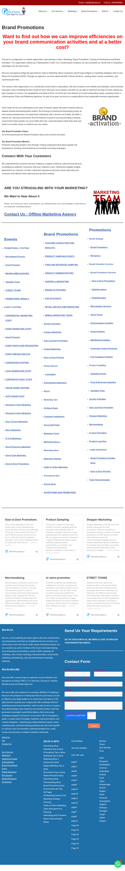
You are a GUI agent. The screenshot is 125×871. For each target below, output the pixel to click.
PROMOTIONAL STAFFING (16, 248)
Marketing (6, 755)
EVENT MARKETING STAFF (18, 329)
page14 (74, 789)
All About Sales (51, 408)
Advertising (7, 782)
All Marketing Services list (54, 795)
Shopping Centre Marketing (18, 405)
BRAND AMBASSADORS (17, 274)
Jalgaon (102, 804)
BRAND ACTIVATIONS (55, 290)
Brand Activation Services (101, 264)
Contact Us (118, 11)
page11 (74, 798)
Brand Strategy (96, 239)
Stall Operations (99, 290)
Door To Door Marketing (16, 422)
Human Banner (51, 366)
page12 (74, 803)
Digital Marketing (9, 772)
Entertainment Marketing (55, 383)
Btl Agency (95, 256)
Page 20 (75, 848)
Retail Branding (99, 298)
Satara (102, 818)
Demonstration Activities (101, 323)
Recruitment (7, 775)
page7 (74, 812)
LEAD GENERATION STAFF (18, 371)
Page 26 (75, 834)
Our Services (7, 752)
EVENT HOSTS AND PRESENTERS (21, 346)
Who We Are (7, 630)
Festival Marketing (52, 349)
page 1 (74, 766)
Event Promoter (12, 265)
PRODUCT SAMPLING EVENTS (59, 256)
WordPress (23, 868)
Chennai (103, 768)
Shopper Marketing (98, 416)
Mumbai (102, 741)
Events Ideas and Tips (53, 789)
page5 (74, 771)
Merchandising (96, 424)
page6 (74, 816)
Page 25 (75, 839)
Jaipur (102, 781)
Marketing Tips (50, 400)
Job (3, 741)
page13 (74, 821)
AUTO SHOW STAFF (15, 396)
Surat (101, 778)
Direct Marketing (13, 430)
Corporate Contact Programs (103, 349)
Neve (4, 868)
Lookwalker (50, 374)
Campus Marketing (52, 332)
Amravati (103, 798)
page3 (74, 780)
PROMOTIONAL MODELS (17, 299)
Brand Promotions (61, 234)
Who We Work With (11, 669)
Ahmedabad (104, 765)
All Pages (47, 792)
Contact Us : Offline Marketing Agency (40, 214)
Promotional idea (52, 476)
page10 (74, 794)
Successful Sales (52, 425)
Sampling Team (12, 282)
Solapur (102, 821)
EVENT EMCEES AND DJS (17, 354)
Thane (102, 744)
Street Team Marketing (15, 455)
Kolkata (102, 774)
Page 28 (75, 825)
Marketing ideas (51, 450)
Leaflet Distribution (98, 450)
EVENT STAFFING (12, 307)
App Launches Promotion (56, 341)
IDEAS (47, 391)
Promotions (100, 230)
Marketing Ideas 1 (51, 759)
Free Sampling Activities (101, 357)
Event (4, 769)
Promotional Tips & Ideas (54, 752)
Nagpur (102, 791)
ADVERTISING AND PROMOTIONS (60, 493)
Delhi (101, 758)
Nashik (102, 788)
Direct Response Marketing (18, 447)
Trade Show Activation (99, 480)
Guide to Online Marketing (56, 467)
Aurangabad (104, 801)
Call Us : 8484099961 (113, 3)
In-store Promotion (98, 433)
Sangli (102, 814)
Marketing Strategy (52, 459)
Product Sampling (97, 365)
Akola (101, 794)
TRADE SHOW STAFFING (17, 388)
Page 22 (75, 830)
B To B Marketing (13, 439)
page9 (74, 785)
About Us (6, 737)
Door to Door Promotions (17, 464)
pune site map (77, 755)
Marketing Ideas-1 (52, 442)
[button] (47, 11)
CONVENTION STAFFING (17, 363)
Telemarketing (8, 762)
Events (10, 239)
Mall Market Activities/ (100, 340)
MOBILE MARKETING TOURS (59, 315)
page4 (74, 776)
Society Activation (52, 324)
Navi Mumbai (105, 748)
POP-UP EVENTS (53, 299)
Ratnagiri (103, 811)
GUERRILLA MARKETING (57, 282)
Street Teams (96, 315)
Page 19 (75, 844)
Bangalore (103, 761)
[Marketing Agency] (14, 11)
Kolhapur (103, 808)
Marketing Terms (51, 434)
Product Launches (97, 441)
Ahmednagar (104, 784)
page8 (74, 807)
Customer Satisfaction (54, 417)
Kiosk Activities (97, 332)
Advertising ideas (50, 746)
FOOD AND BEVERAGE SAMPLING (61, 265)
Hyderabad (104, 771)
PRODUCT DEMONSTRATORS (59, 273)
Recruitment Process (15, 257)
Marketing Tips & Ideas (53, 749)
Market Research (9, 779)
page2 (74, 762)
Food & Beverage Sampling (103, 382)
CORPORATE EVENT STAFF (18, 379)
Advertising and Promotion (54, 815)
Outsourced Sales (9, 759)
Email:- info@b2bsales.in (89, 3)
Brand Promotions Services (103, 273)
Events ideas (50, 484)
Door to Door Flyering (54, 358)
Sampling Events (98, 374)
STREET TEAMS (13, 290)
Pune (101, 751)
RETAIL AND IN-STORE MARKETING (62, 307)
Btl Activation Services (100, 306)
